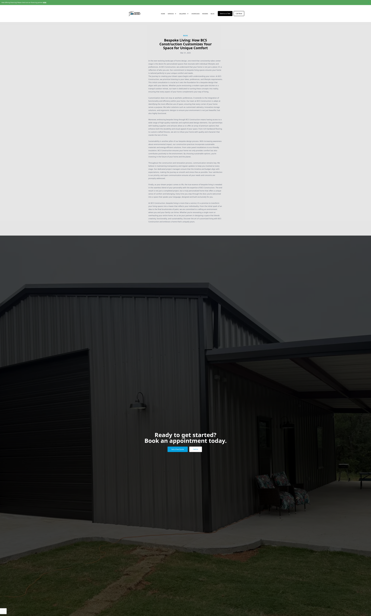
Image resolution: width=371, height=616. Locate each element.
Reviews (205, 14)
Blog (212, 14)
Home (163, 14)
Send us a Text (225, 13)
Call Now (239, 13)
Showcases (195, 14)
